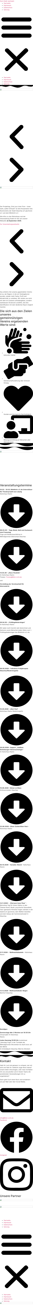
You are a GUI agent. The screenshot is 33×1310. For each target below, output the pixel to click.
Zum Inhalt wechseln (7, 1)
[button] (16, 43)
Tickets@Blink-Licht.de (14, 577)
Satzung (6, 10)
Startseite (7, 3)
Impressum (7, 5)
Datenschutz (8, 7)
